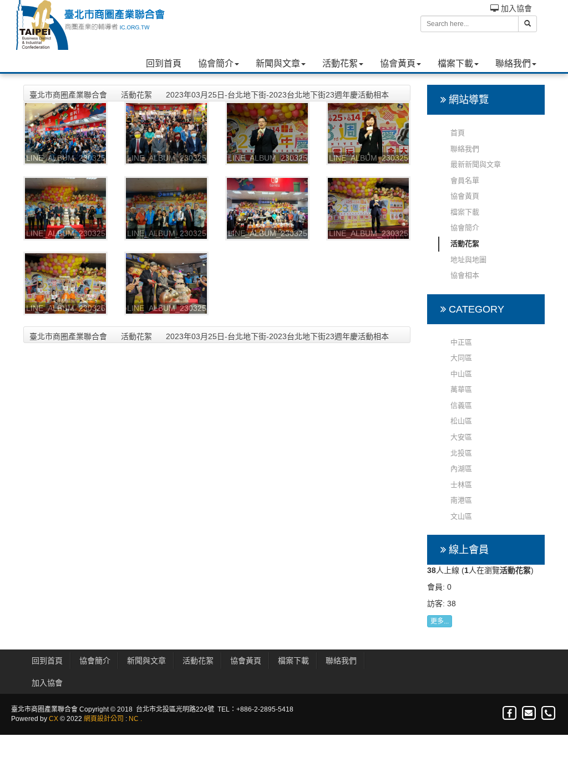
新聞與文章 (278, 63)
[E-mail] (529, 713)
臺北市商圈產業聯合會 (68, 94)
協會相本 (464, 275)
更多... (439, 621)
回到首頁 (163, 63)
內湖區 (461, 468)
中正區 (461, 342)
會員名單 (464, 180)
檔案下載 (455, 63)
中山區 (461, 374)
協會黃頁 (397, 63)
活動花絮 (340, 63)
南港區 (461, 500)
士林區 (461, 484)
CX (53, 719)
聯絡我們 (513, 63)
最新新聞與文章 (475, 164)
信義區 (461, 405)
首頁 (457, 133)
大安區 (461, 437)
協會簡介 (216, 63)
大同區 (461, 358)
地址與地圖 (468, 259)
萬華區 (461, 389)
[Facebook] (510, 713)
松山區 (461, 421)
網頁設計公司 (104, 719)
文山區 (461, 516)
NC (134, 719)
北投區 (461, 453)
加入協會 (515, 8)
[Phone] (548, 713)
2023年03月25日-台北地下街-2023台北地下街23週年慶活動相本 (277, 94)
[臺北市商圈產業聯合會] (90, 25)
